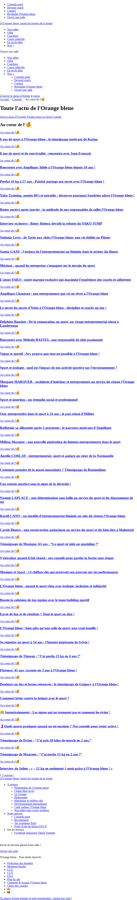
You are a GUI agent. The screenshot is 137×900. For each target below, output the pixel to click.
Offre (10, 32)
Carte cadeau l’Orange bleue (30, 807)
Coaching (12, 35)
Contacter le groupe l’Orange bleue (27, 882)
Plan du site (13, 879)
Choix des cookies (17, 885)
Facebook (19, 832)
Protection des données (20, 863)
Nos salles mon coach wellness (31, 810)
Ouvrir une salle (16, 17)
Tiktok (41, 832)
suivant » (9, 775)
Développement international (30, 803)
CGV (10, 872)
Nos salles (13, 29)
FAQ (10, 876)
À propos (12, 784)
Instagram (31, 832)
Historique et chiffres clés (28, 800)
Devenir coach (15, 7)
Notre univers (14, 813)
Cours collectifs (16, 39)
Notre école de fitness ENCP (30, 826)
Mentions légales (16, 866)
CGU (10, 869)
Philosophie (20, 797)
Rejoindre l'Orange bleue (21, 14)
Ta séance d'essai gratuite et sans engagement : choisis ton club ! (36, 898)
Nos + (10, 45)
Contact (11, 10)
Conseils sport (15, 4)
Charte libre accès (24, 791)
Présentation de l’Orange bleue (31, 787)
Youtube (50, 832)
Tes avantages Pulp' (25, 823)
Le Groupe (20, 794)
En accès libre (15, 42)
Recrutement (21, 819)
